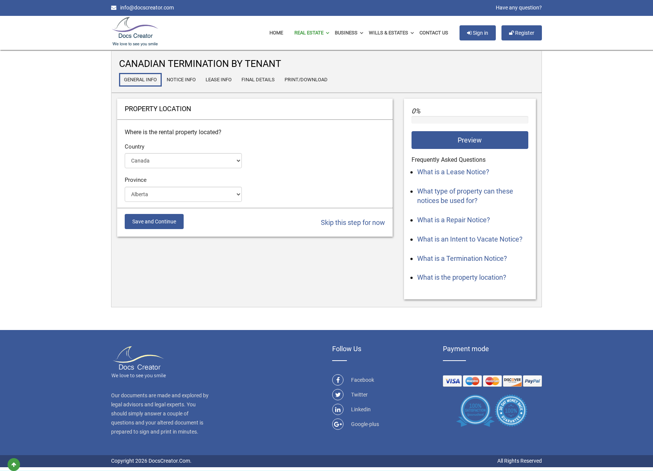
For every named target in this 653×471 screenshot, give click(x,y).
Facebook (362, 380)
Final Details (258, 79)
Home (276, 33)
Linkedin (361, 409)
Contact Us (433, 33)
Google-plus (365, 424)
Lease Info (219, 79)
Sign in (480, 33)
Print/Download (306, 79)
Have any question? (519, 8)
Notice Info (181, 79)
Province (136, 180)
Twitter (359, 395)
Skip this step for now (353, 222)
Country (134, 146)
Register (524, 33)
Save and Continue (154, 221)
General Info (140, 79)
